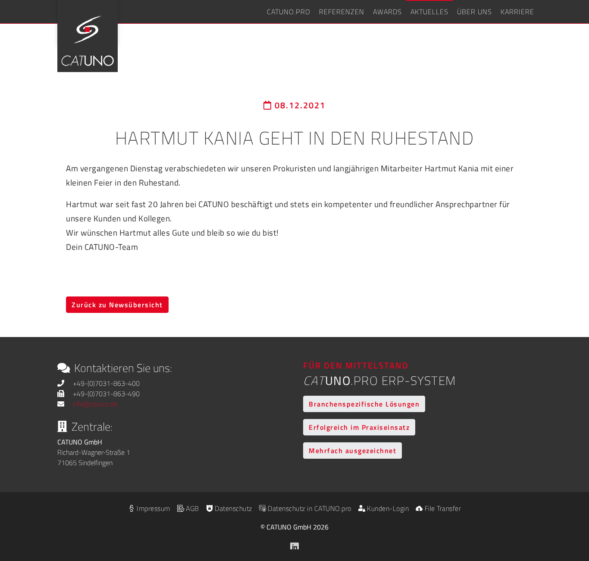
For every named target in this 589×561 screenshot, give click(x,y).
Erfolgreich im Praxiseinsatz (359, 427)
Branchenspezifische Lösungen (364, 404)
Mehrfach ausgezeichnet (352, 450)
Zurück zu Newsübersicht (117, 304)
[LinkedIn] (294, 544)
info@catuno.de (95, 404)
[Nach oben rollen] (570, 507)
